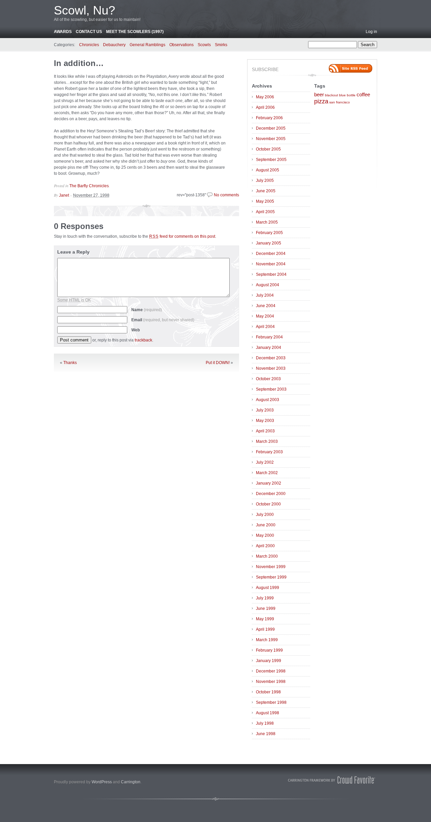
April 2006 (265, 107)
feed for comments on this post (182, 236)
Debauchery (114, 44)
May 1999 (265, 619)
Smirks (221, 44)
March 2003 (267, 441)
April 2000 (265, 546)
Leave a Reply (73, 252)
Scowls (204, 44)
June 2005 (265, 191)
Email (162, 320)
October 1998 (268, 692)
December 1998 (271, 671)
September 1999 (271, 577)
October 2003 (268, 378)
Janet (64, 195)
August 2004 (267, 285)
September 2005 (271, 159)
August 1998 (267, 713)
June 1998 (265, 733)
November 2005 (271, 138)
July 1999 (265, 598)
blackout (331, 95)
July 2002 (265, 462)
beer (319, 94)
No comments (226, 195)
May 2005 (265, 201)
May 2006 (265, 97)
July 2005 (265, 180)
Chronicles (89, 44)
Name (146, 309)
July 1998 (265, 723)
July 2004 (265, 295)
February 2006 (269, 118)
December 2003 (271, 358)
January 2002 (268, 483)
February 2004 (269, 337)
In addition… (79, 63)
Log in (371, 31)
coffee (363, 94)
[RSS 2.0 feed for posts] (350, 68)
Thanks (70, 362)
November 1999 (271, 566)
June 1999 (265, 608)
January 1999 (268, 660)
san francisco (339, 102)
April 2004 (265, 326)
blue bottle (347, 95)
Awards (63, 31)
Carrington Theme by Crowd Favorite (331, 780)
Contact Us (89, 31)
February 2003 (269, 452)
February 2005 (269, 232)
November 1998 (271, 681)
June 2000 (265, 525)
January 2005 (268, 243)
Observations (181, 44)
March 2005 (267, 222)
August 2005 (267, 170)
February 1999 (269, 650)
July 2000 (265, 514)
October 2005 (268, 149)
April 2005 (265, 211)
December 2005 (271, 128)
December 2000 (271, 493)
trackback (143, 340)
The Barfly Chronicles (89, 186)
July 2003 (265, 410)
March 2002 (267, 472)
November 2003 (271, 368)
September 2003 (271, 389)
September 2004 (271, 274)
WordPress (102, 782)
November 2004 (271, 264)
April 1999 (265, 629)
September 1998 (271, 702)
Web (135, 330)
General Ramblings (147, 44)
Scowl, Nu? (84, 10)
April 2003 (265, 431)
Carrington (130, 782)
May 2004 (265, 316)
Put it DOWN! (218, 362)
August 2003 (267, 399)
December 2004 (271, 253)
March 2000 (267, 556)
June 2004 (265, 305)
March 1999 (267, 639)
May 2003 (265, 420)
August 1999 (267, 587)
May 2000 (265, 535)
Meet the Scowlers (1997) (135, 31)
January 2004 (268, 347)
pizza (321, 101)
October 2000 (268, 504)
